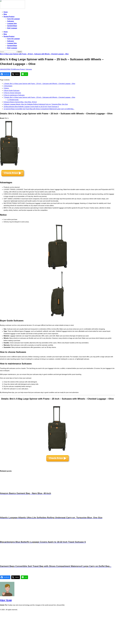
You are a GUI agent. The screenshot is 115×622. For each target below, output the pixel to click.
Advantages (8, 86)
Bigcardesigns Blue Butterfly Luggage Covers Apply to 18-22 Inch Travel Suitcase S (31, 106)
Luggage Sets (12, 23)
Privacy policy (54, 613)
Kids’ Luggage (12, 28)
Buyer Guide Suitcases (11, 90)
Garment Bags (12, 26)
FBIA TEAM (11, 69)
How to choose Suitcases (12, 93)
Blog (5, 14)
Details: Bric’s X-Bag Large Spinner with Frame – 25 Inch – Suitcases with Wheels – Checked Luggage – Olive (39, 83)
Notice (6, 88)
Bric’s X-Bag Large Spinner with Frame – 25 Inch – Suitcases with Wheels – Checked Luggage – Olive (34, 54)
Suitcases (10, 21)
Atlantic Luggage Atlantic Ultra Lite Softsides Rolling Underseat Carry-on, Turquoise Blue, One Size (36, 104)
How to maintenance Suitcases (14, 95)
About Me (62, 613)
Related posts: (13, 99)
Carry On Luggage (13, 19)
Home (6, 12)
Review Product (9, 16)
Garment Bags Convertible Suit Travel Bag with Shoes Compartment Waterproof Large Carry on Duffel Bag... (39, 109)
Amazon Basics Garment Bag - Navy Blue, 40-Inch (20, 102)
